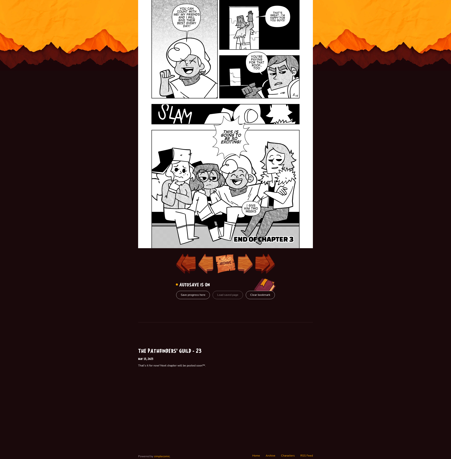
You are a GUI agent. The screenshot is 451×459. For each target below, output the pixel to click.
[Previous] (206, 264)
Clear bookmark (260, 295)
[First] (186, 264)
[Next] (245, 264)
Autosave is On (194, 285)
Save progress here (193, 295)
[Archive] (225, 264)
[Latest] (265, 264)
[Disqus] (270, 392)
